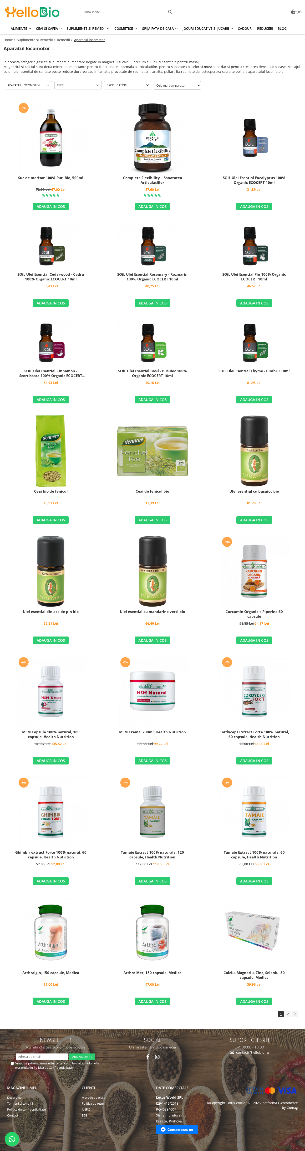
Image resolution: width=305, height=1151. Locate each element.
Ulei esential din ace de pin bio (51, 611)
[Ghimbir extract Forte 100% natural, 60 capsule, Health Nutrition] (50, 812)
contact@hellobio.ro (252, 1052)
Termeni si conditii (20, 1103)
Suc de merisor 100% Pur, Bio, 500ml (50, 178)
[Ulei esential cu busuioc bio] (254, 451)
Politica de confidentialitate (26, 1109)
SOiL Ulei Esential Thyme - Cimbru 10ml (254, 371)
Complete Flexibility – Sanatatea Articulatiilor (152, 180)
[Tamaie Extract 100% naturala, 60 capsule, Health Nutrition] (254, 812)
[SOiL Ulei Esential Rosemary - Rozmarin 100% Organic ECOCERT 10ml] (152, 246)
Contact (12, 1115)
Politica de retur (93, 1103)
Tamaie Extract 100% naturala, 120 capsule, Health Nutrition (152, 854)
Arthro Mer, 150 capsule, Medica (152, 972)
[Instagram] (157, 1057)
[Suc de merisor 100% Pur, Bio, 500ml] (50, 137)
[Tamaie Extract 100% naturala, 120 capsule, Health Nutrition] (152, 812)
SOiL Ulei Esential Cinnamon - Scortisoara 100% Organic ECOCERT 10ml (50, 374)
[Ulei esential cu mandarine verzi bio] (152, 571)
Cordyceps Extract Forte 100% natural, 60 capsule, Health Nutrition (254, 734)
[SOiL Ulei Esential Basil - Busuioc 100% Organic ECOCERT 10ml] (152, 342)
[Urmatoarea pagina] (295, 1014)
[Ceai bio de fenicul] (50, 451)
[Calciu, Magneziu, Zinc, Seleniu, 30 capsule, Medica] (254, 932)
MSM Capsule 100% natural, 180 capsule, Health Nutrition (51, 734)
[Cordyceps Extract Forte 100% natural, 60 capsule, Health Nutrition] (254, 691)
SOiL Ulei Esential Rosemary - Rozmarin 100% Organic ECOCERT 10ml (152, 276)
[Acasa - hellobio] (33, 12)
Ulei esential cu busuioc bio (254, 491)
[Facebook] (148, 1057)
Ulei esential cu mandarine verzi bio (152, 611)
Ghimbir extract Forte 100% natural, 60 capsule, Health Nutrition (50, 854)
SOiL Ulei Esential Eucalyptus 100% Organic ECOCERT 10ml (254, 180)
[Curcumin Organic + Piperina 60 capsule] (254, 571)
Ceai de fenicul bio (152, 491)
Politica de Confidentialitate (53, 1067)
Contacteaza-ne (180, 1129)
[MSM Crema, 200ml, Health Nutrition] (152, 691)
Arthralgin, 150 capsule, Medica (50, 972)
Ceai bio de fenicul (51, 491)
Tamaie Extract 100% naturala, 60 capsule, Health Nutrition (254, 854)
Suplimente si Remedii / (36, 40)
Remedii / (65, 40)
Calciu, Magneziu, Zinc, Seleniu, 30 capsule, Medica (254, 975)
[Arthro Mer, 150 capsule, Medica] (152, 932)
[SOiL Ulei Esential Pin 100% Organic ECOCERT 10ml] (254, 246)
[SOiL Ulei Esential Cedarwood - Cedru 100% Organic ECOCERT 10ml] (50, 246)
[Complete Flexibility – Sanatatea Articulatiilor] (152, 137)
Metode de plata (93, 1097)
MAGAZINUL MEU (22, 1087)
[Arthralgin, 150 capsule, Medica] (50, 932)
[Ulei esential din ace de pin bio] (50, 571)
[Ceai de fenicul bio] (152, 451)
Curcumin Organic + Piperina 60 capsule (254, 614)
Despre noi (14, 1097)
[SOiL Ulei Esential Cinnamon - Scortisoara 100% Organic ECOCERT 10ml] (50, 342)
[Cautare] (170, 12)
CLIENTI (88, 1087)
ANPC (86, 1109)
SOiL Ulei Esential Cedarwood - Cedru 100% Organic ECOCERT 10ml (50, 276)
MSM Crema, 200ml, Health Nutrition (152, 732)
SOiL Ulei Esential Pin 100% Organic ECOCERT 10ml (254, 276)
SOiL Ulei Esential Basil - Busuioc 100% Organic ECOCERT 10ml (152, 373)
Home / (10, 40)
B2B (84, 1115)
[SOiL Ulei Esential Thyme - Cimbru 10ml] (254, 342)
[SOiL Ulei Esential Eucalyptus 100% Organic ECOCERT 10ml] (254, 137)
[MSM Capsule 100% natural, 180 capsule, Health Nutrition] (50, 691)
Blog (282, 28)
